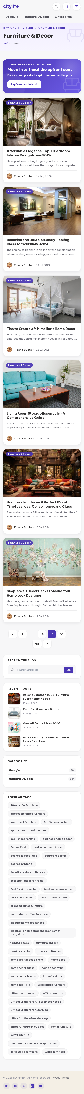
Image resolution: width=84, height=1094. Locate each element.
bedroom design (55, 855)
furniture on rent (47, 942)
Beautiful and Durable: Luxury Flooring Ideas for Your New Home (38, 242)
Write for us (63, 17)
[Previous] (12, 634)
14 (42, 634)
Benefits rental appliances (27, 872)
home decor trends (23, 976)
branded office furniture (26, 905)
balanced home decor (57, 838)
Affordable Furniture (24, 805)
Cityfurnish (12, 28)
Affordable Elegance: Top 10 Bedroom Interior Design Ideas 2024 (38, 153)
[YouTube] (41, 1086)
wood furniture (55, 1051)
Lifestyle (12, 17)
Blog (29, 28)
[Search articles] (56, 6)
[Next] (47, 644)
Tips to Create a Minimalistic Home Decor (41, 329)
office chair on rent (23, 993)
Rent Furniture (19, 1035)
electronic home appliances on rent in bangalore (35, 932)
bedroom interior (21, 863)
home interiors (20, 984)
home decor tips (52, 968)
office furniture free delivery (29, 1018)
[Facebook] (15, 1086)
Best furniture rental (23, 889)
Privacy (56, 1077)
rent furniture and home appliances (33, 1043)
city (11, 6)
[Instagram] (6, 1086)
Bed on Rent (18, 847)
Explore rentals (22, 84)
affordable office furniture (27, 813)
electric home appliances (27, 922)
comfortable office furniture (29, 914)
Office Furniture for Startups (29, 1009)
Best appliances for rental (27, 880)
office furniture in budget (27, 1026)
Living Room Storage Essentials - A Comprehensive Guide (36, 415)
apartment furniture (23, 822)
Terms (66, 1077)
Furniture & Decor (36, 17)
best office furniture (53, 897)
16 (61, 634)
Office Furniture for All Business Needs (35, 1001)
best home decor (21, 897)
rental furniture (61, 1026)
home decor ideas (22, 968)
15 (51, 634)
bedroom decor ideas (47, 847)
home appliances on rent (26, 959)
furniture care (19, 942)
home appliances (49, 951)
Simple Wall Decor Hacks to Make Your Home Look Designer (38, 593)
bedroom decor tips (23, 855)
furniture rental (20, 951)
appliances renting (22, 838)
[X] (23, 1086)
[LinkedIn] (32, 1086)
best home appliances (58, 889)
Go (68, 670)
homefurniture (52, 976)
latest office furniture (51, 984)
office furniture (53, 993)
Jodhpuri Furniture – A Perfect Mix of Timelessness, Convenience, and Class (39, 504)
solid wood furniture (24, 1051)
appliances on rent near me (28, 830)
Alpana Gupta (23, 176)
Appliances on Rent (56, 822)
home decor (59, 959)
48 (37, 644)
